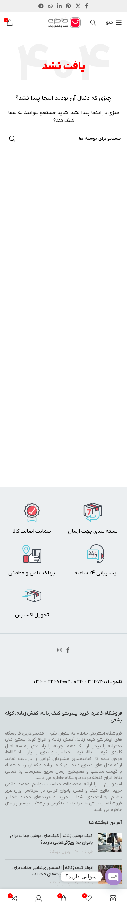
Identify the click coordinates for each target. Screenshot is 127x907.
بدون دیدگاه (60, 851)
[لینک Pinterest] (68, 6)
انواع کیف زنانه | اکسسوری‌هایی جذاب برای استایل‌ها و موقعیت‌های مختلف (52, 871)
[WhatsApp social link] (50, 6)
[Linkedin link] (59, 6)
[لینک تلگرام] (41, 6)
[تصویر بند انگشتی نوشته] (110, 844)
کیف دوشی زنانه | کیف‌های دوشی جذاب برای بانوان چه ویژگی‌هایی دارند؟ (51, 839)
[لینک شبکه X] (78, 6)
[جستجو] (93, 22)
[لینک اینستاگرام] (59, 650)
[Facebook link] (87, 6)
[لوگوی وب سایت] (64, 22)
